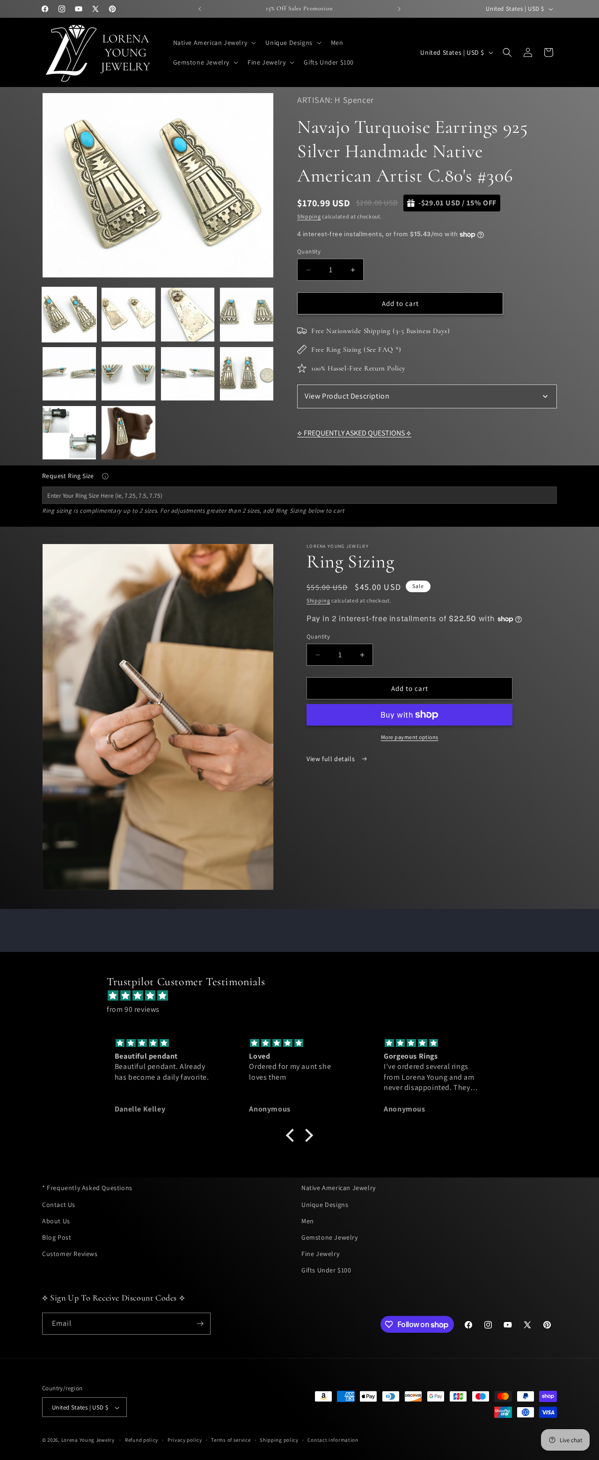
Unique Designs (324, 1204)
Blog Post (56, 1237)
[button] (214, 42)
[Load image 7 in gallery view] (188, 374)
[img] (304, 996)
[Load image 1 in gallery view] (69, 314)
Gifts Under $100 (326, 1270)
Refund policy (141, 1440)
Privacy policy (185, 1440)
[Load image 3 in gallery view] (188, 314)
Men (307, 1220)
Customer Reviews (70, 1253)
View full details (332, 759)
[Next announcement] (399, 9)
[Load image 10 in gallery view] (128, 433)
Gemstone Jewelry (329, 1237)
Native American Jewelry (338, 1188)
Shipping (309, 216)
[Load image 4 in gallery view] (246, 314)
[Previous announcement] (200, 9)
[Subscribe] (200, 1324)
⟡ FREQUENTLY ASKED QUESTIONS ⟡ (354, 433)
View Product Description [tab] (347, 396)
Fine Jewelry (320, 1253)
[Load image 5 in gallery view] (69, 374)
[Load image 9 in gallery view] (69, 433)
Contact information (332, 1440)
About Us (56, 1220)
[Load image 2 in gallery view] (128, 314)
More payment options (409, 737)
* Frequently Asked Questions (87, 1188)
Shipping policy (279, 1440)
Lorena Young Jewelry (88, 1440)
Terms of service (230, 1440)
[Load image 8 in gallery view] (246, 374)
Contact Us (58, 1204)
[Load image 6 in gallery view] (128, 374)
